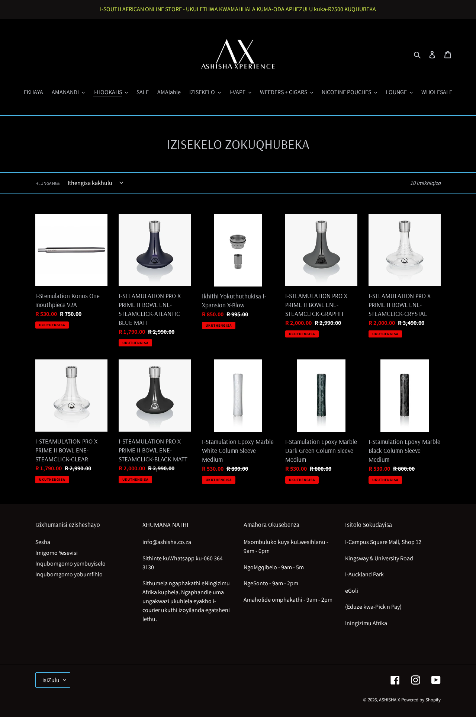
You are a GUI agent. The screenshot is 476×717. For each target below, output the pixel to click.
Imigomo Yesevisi (56, 553)
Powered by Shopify (421, 700)
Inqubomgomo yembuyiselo (70, 563)
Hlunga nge (47, 183)
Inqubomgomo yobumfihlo (69, 574)
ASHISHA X (389, 700)
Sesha (42, 542)
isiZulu (51, 680)
